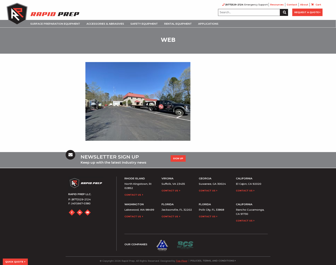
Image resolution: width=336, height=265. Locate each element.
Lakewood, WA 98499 (139, 209)
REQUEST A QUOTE (306, 12)
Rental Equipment (178, 23)
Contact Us (132, 194)
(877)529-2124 (234, 4)
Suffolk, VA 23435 (173, 183)
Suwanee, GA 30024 (212, 183)
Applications (208, 23)
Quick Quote (14, 261)
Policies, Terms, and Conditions (212, 261)
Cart (318, 4)
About (304, 4)
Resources (277, 4)
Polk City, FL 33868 (211, 209)
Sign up (178, 158)
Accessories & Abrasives (105, 23)
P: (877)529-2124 (79, 199)
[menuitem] (56, 23)
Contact (292, 4)
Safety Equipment (144, 23)
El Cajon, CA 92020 (248, 183)
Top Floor (181, 260)
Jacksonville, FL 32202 (177, 209)
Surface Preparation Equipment (55, 23)
